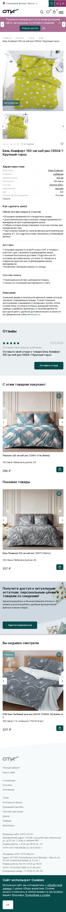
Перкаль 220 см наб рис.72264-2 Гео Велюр (26, 455)
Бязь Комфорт (55, 170)
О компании (9, 780)
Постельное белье (12, 802)
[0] (48, 12)
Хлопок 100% (56, 184)
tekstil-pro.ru (33, 314)
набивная (58, 174)
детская (59, 188)
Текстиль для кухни (13, 811)
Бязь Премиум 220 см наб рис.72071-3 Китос (27, 553)
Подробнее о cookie (37, 895)
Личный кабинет (11, 767)
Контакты (7, 785)
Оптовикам (8, 789)
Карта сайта (9, 772)
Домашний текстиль (13, 807)
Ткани (6, 797)
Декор (6, 816)
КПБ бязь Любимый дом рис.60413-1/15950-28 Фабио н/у (33, 715)
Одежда (7, 820)
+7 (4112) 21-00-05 (33, 871)
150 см (59, 177)
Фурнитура (8, 825)
